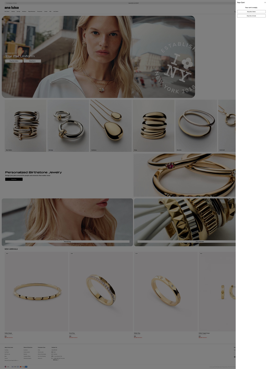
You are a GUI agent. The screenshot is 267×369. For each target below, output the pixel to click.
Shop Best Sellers (251, 11)
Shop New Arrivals (251, 15)
